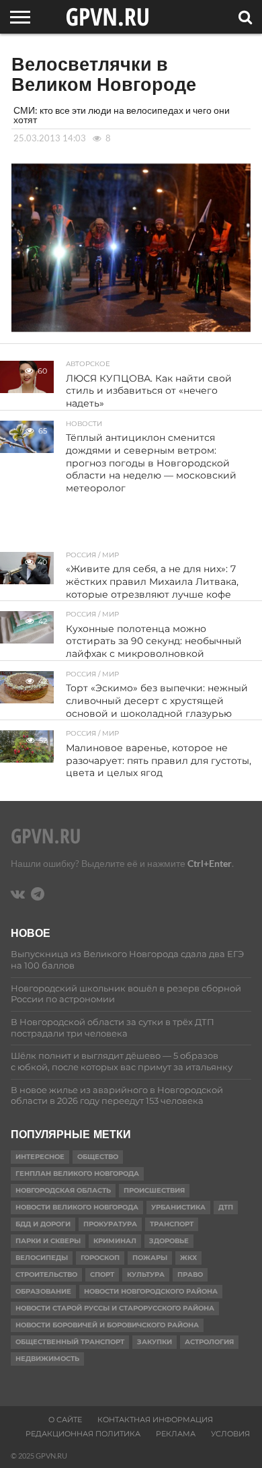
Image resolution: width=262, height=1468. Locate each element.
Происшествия (154, 1190)
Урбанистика (178, 1207)
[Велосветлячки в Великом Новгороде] (131, 327)
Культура (146, 1274)
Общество (97, 1156)
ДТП (225, 1207)
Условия (230, 1433)
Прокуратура (110, 1224)
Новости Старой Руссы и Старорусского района (114, 1308)
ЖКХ (188, 1257)
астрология (209, 1341)
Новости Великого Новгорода (76, 1207)
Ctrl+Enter (209, 863)
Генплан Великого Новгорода (77, 1173)
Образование (43, 1291)
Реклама (175, 1433)
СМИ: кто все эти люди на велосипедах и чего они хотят (121, 114)
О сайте (65, 1419)
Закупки (154, 1341)
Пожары (149, 1257)
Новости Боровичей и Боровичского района (107, 1325)
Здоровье (169, 1240)
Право (190, 1274)
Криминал (114, 1240)
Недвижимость (47, 1358)
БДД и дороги (43, 1224)
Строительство (46, 1274)
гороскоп (100, 1257)
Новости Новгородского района (151, 1291)
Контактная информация (155, 1419)
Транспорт (171, 1224)
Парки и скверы (48, 1240)
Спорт (102, 1274)
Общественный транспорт (69, 1341)
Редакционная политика (83, 1433)
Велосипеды (41, 1257)
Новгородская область (63, 1190)
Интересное (39, 1156)
